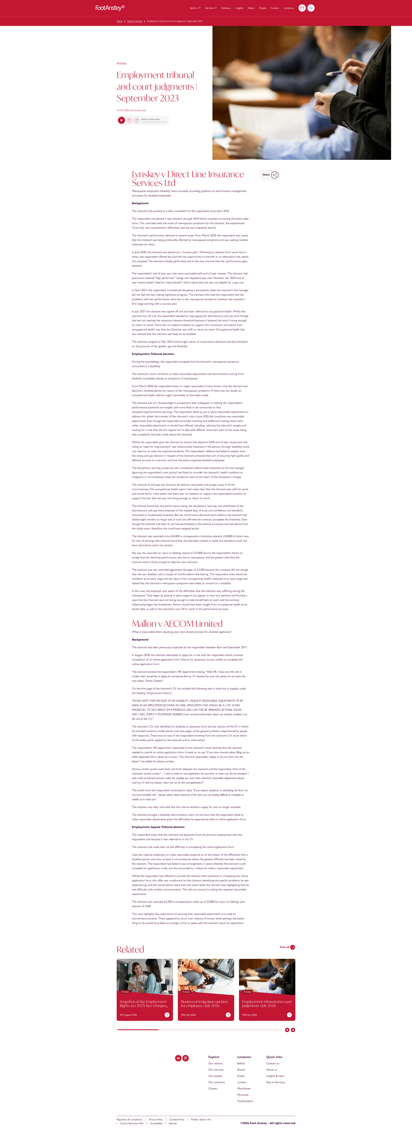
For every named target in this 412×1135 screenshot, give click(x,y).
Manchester (244, 1088)
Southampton (245, 1101)
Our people (215, 1076)
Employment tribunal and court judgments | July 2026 (267, 1003)
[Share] (274, 175)
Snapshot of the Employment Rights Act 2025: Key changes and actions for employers (143, 1005)
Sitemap (173, 1123)
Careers (275, 7)
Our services (216, 1069)
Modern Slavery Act (201, 1119)
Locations (289, 7)
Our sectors (215, 1063)
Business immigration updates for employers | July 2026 (204, 1003)
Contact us (272, 1063)
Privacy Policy (156, 1119)
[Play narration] (121, 120)
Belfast (241, 1063)
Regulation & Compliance (129, 1119)
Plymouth (242, 1095)
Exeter (241, 1076)
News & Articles (134, 21)
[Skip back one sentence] (129, 120)
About (251, 7)
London (241, 1082)
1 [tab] (138, 1030)
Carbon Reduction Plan (132, 1123)
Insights (239, 7)
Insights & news (275, 1076)
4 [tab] (261, 1030)
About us (271, 1069)
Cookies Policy (176, 1119)
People (262, 7)
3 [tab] (220, 1030)
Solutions (226, 7)
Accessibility (156, 1123)
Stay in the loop (275, 1082)
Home (119, 21)
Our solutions (216, 1082)
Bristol (241, 1069)
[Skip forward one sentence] (136, 120)
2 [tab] (179, 1030)
